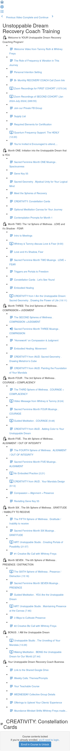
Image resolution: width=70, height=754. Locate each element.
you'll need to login (49, 739)
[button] (2, 3)
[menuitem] (2, 7)
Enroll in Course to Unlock (35, 744)
